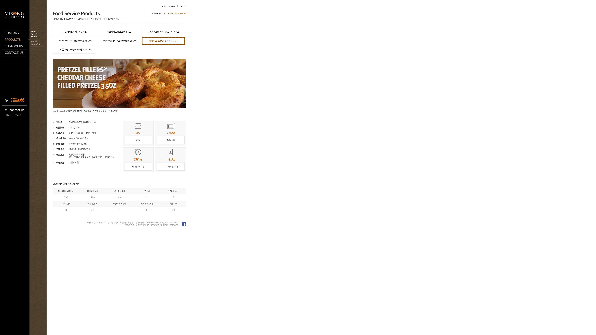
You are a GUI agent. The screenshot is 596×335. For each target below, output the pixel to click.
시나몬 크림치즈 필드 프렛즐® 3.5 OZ (74, 49)
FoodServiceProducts (35, 34)
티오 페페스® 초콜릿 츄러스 (119, 32)
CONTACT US (14, 52)
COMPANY (14, 33)
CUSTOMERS (14, 46)
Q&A (163, 6)
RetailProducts (35, 42)
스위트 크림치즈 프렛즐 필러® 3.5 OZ (74, 41)
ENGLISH (182, 6)
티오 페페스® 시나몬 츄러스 (74, 32)
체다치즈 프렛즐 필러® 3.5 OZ (163, 41)
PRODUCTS (14, 39)
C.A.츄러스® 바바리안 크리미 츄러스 (163, 32)
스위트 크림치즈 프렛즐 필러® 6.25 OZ (119, 41)
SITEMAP (172, 6)
